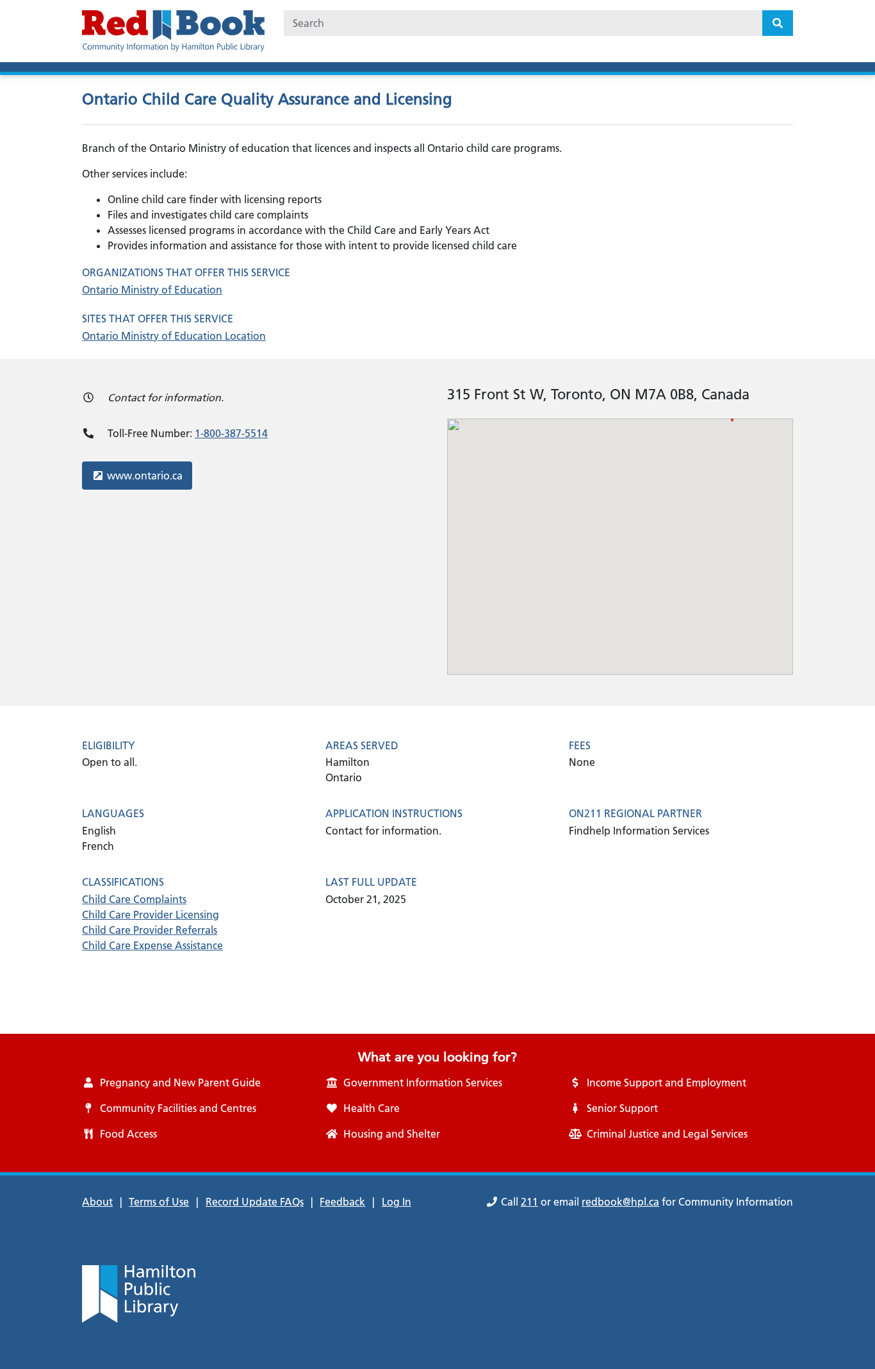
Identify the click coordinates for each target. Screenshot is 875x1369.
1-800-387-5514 (231, 433)
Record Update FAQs (255, 1201)
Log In (396, 1201)
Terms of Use (159, 1201)
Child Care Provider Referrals (149, 930)
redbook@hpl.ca (620, 1201)
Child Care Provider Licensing (150, 914)
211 (529, 1201)
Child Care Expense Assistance (152, 945)
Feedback (342, 1201)
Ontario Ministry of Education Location (174, 335)
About (97, 1201)
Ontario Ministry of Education (152, 289)
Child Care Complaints (134, 899)
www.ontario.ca (144, 475)
